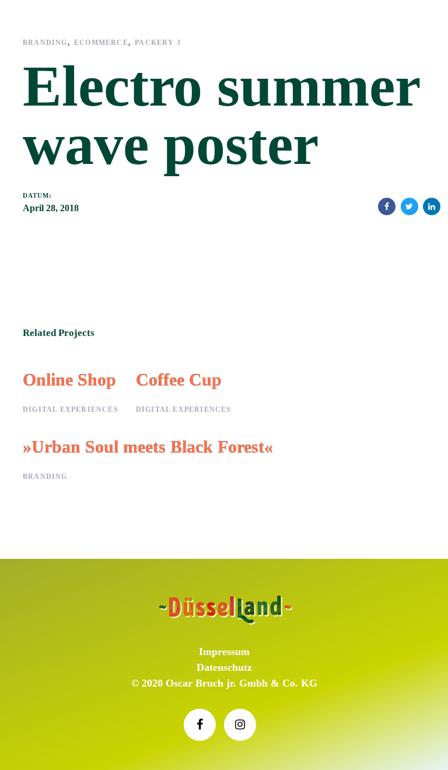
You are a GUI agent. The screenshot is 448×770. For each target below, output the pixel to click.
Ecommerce (101, 42)
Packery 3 (158, 42)
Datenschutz (224, 667)
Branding (45, 42)
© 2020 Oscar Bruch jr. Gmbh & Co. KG (224, 683)
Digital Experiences (70, 409)
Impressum (224, 651)
